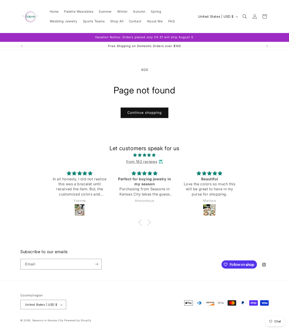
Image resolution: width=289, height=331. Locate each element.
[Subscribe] (96, 264)
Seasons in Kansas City (47, 320)
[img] (144, 155)
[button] (245, 16)
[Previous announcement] (22, 46)
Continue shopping (144, 112)
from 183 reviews (141, 161)
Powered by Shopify (77, 320)
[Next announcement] (267, 46)
